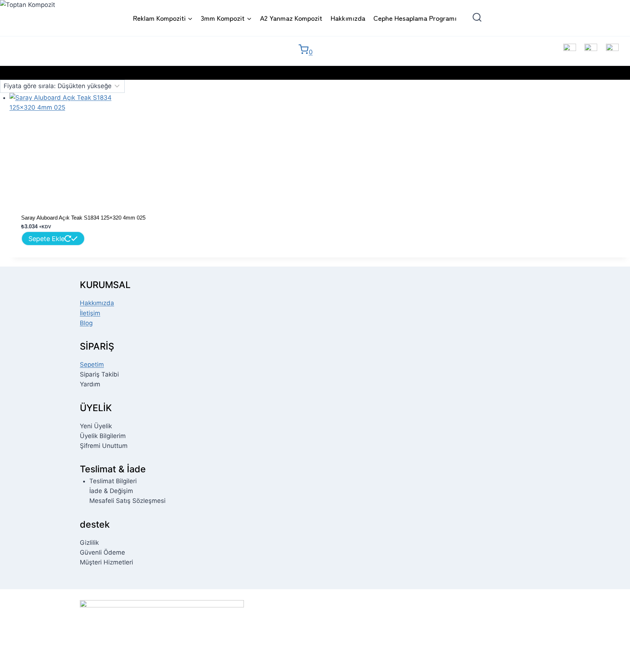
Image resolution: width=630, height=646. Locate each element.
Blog (86, 323)
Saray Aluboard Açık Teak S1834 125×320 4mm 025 (83, 217)
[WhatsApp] (612, 50)
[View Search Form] (482, 17)
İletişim (90, 313)
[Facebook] (569, 50)
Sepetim (92, 364)
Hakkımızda (348, 18)
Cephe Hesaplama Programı (414, 18)
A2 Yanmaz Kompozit (291, 18)
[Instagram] (591, 50)
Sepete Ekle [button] (46, 239)
